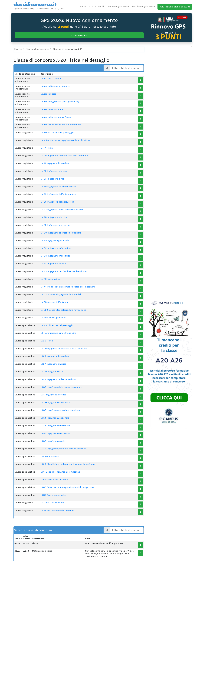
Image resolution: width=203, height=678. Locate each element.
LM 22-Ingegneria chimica (53, 171)
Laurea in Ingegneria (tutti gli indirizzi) (59, 101)
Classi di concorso (37, 49)
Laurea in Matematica (51, 109)
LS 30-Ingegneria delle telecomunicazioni (61, 387)
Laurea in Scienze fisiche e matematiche (60, 124)
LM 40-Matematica (50, 279)
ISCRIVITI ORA (79, 35)
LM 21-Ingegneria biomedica (54, 163)
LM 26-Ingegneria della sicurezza (57, 201)
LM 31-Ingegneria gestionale (54, 240)
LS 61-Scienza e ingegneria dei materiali (60, 472)
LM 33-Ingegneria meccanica (55, 255)
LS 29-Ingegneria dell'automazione (57, 379)
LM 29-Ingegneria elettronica (55, 225)
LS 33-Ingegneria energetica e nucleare (60, 410)
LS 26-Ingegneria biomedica (54, 356)
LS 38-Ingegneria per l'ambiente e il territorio (63, 448)
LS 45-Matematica (49, 456)
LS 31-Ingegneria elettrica (53, 394)
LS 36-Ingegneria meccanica (55, 433)
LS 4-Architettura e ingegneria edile (58, 333)
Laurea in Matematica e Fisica (55, 117)
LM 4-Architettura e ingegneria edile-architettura (65, 140)
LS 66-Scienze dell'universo (54, 479)
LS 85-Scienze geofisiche (52, 495)
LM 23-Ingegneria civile (52, 178)
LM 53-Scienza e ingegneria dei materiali (60, 294)
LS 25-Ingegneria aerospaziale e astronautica (63, 348)
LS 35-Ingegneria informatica (55, 425)
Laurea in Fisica (48, 94)
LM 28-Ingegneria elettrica (54, 217)
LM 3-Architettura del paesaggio (57, 132)
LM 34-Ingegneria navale (53, 263)
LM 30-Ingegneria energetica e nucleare (60, 232)
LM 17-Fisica (46, 148)
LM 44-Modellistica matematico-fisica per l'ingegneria (67, 286)
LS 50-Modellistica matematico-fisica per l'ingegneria (67, 464)
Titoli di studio (97, 6)
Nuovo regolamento (119, 6)
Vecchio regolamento (144, 6)
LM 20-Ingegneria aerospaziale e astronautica (64, 155)
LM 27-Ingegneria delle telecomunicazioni (61, 209)
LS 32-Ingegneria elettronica (55, 402)
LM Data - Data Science (52, 502)
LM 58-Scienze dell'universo (54, 302)
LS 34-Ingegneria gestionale (54, 418)
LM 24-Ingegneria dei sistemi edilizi (58, 186)
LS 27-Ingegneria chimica (53, 364)
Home (83, 6)
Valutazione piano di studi (175, 6)
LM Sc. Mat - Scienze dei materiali (57, 510)
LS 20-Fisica (46, 340)
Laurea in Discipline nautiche (55, 86)
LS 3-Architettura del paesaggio (56, 325)
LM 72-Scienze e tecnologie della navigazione (63, 310)
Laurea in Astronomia (51, 78)
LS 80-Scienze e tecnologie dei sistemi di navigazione (67, 487)
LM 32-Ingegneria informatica (55, 248)
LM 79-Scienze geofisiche (53, 317)
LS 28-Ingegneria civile (51, 371)
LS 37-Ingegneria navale (52, 441)
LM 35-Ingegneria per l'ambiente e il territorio (63, 271)
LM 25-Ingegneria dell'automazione (58, 194)
